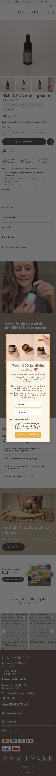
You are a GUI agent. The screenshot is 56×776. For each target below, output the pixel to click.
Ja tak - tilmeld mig (28, 435)
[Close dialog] (47, 336)
